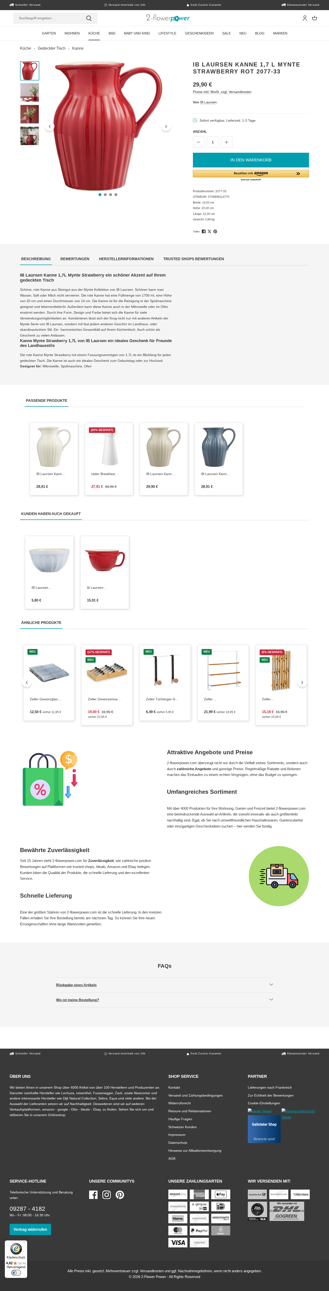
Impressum (176, 1134)
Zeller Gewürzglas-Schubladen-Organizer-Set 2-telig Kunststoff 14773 (49, 699)
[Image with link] (91, 778)
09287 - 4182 (27, 1208)
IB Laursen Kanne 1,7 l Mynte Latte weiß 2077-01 (163, 474)
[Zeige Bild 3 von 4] (110, 194)
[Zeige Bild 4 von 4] (115, 194)
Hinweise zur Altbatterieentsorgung (194, 1150)
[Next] (302, 682)
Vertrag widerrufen (32, 1229)
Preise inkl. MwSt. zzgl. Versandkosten (222, 92)
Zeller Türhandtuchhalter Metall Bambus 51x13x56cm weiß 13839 (219, 699)
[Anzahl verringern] (198, 142)
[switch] (16, 1273)
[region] (96, 126)
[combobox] (46, 18)
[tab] (36, 259)
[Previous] (27, 682)
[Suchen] (89, 18)
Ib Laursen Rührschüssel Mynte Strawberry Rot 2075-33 (105, 588)
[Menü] (24, 1243)
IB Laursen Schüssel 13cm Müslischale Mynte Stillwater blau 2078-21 (49, 588)
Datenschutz (177, 1142)
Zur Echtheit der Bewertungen (271, 1095)
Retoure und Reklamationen (189, 1111)
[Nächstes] (166, 126)
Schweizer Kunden (182, 1127)
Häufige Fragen (180, 1119)
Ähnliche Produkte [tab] (42, 622)
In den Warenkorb (250, 160)
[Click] (168, 18)
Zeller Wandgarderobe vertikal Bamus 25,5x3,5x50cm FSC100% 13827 (281, 699)
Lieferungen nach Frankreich (270, 1087)
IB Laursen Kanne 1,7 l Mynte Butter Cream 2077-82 (54, 474)
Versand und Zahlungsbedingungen (195, 1095)
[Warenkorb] (314, 18)
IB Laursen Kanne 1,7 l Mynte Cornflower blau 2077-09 (218, 474)
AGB (171, 1158)
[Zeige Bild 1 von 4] (100, 194)
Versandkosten (152, 1271)
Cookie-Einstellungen (264, 1103)
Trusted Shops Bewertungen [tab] (194, 259)
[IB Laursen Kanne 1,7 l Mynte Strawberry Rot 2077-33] (108, 126)
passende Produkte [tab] (47, 400)
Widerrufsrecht (179, 1103)
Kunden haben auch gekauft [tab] (51, 513)
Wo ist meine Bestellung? (81, 1000)
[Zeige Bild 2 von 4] (105, 194)
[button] (251, 175)
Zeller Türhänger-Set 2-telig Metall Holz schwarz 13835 (165, 699)
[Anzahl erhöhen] (226, 142)
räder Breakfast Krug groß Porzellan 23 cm (108, 474)
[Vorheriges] (49, 126)
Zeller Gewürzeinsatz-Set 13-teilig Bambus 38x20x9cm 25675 (107, 699)
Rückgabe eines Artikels (80, 985)
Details (58, 463)
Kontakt (174, 1087)
